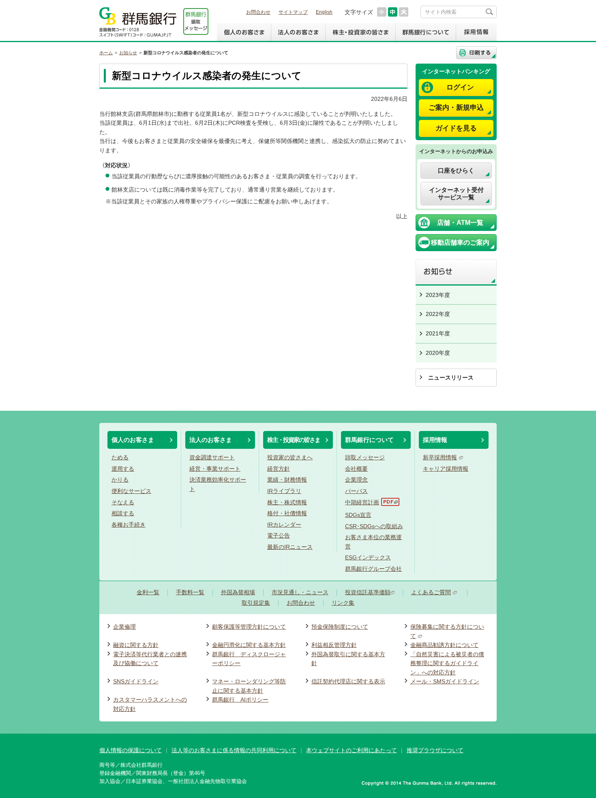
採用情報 (476, 32)
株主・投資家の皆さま (360, 32)
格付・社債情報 (287, 513)
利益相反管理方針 (334, 645)
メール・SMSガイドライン (444, 681)
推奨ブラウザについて (435, 750)
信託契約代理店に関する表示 (348, 681)
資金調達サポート (212, 457)
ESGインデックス (368, 557)
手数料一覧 (190, 592)
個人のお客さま (244, 32)
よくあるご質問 (431, 592)
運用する (122, 468)
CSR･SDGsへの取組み (374, 526)
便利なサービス (131, 491)
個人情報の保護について (130, 750)
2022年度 (438, 314)
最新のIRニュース (290, 547)
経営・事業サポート (214, 468)
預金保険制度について (339, 626)
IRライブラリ (284, 491)
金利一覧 (148, 592)
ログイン (460, 87)
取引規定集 (256, 603)
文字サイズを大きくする (403, 12)
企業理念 (356, 479)
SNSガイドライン (136, 681)
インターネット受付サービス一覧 (456, 193)
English (324, 12)
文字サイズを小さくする (381, 12)
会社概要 (356, 468)
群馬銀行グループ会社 (373, 568)
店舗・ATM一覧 (460, 222)
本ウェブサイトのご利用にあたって (351, 750)
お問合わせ (258, 12)
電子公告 (278, 535)
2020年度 (438, 353)
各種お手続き (128, 524)
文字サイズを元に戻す (392, 12)
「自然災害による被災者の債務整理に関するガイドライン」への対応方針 (447, 663)
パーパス (356, 491)
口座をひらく (456, 170)
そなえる (122, 502)
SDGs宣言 (358, 515)
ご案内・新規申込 (456, 107)
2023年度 (438, 295)
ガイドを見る (456, 128)
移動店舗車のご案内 (460, 242)
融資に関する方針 (136, 645)
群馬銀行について (425, 32)
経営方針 (278, 468)
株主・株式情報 (287, 502)
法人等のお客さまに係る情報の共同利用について (234, 750)
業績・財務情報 (287, 479)
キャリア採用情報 (445, 468)
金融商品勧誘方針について (444, 645)
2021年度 (438, 333)
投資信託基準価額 (367, 592)
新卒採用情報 (440, 457)
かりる (120, 479)
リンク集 (343, 603)
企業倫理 (124, 626)
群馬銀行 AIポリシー (240, 699)
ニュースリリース (451, 377)
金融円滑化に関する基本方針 (249, 645)
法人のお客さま (298, 32)
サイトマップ (293, 12)
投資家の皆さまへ (290, 457)
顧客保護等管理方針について (249, 626)
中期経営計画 (362, 502)
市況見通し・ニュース (300, 592)
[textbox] (458, 12)
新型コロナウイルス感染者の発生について (186, 52)
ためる (120, 457)
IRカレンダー (284, 524)
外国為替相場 (238, 592)
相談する (122, 513)
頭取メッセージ (365, 457)
